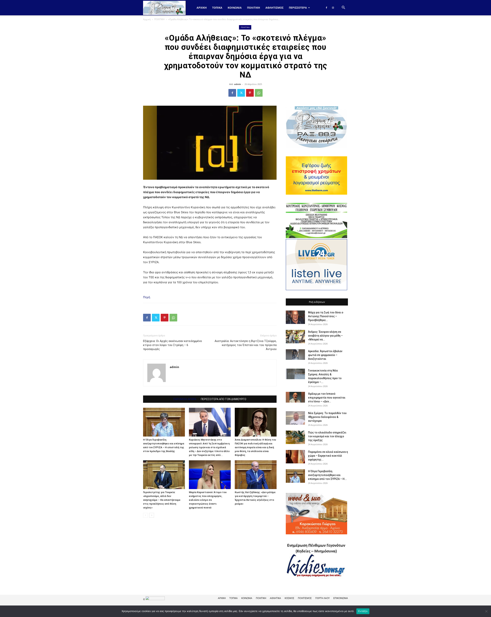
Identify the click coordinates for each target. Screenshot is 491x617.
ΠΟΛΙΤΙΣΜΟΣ (305, 598)
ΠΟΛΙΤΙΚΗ (253, 7)
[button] (343, 8)
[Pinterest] (250, 93)
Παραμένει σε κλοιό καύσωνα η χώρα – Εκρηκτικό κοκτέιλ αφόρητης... (328, 455)
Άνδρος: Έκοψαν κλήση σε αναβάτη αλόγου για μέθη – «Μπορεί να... (325, 335)
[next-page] (151, 515)
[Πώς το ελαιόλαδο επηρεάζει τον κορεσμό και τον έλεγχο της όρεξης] (295, 437)
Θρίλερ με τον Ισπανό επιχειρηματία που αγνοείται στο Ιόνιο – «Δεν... (326, 397)
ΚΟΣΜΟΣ (289, 598)
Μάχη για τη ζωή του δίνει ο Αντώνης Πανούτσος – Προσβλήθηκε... (325, 316)
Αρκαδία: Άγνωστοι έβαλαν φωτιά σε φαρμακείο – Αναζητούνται (325, 355)
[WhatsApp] (259, 93)
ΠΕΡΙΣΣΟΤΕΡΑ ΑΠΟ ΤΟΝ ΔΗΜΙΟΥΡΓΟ (223, 399)
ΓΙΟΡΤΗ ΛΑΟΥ (322, 598)
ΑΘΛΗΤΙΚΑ (275, 598)
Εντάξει (363, 611)
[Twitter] (241, 93)
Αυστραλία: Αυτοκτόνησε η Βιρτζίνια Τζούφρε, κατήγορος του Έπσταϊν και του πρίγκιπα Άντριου (246, 345)
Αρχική (202, 7)
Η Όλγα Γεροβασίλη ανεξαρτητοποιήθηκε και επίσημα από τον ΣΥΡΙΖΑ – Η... (327, 475)
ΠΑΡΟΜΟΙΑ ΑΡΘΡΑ (184, 399)
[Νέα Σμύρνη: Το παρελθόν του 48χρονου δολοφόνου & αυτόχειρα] (295, 418)
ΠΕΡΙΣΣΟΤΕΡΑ (298, 7)
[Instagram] (333, 7)
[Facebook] (326, 7)
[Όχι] (486, 611)
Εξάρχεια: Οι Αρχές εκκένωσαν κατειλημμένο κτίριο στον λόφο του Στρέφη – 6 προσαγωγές (172, 345)
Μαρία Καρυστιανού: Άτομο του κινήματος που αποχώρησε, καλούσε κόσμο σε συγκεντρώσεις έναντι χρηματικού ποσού (208, 500)
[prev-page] (145, 515)
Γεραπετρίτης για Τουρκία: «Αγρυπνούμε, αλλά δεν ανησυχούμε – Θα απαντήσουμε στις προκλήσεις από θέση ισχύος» (161, 500)
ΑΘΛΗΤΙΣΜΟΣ (274, 7)
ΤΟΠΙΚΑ (217, 7)
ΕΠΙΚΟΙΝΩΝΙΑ (340, 598)
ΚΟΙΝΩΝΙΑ (235, 7)
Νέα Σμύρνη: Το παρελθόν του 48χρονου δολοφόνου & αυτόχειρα (327, 417)
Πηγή (146, 297)
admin (237, 84)
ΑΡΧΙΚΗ (222, 598)
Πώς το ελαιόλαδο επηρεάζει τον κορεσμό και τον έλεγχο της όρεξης (327, 436)
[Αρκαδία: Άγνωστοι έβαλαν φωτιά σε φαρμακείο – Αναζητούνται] (295, 354)
